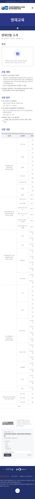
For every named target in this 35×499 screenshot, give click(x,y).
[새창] (10, 469)
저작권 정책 (14, 476)
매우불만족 (8, 449)
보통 (6, 445)
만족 (6, 443)
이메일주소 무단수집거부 (26, 476)
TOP (17, 491)
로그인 (26, 1)
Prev (3, 469)
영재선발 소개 (19, 38)
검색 (18, 1)
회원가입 (31, 1)
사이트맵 (22, 1)
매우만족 (7, 441)
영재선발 (12, 38)
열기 (32, 8)
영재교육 (6, 38)
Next (31, 469)
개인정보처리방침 (4, 476)
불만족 (7, 447)
